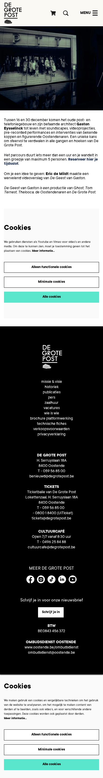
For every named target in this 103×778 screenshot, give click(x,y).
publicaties (51, 392)
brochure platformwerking (51, 419)
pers (51, 398)
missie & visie (51, 382)
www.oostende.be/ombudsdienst (51, 648)
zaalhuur (51, 403)
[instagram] (41, 579)
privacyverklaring (51, 434)
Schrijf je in (51, 612)
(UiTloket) (65, 513)
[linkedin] (62, 579)
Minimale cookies (51, 282)
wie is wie (51, 413)
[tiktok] (51, 579)
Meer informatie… (43, 251)
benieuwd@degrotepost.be (51, 477)
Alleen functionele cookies (51, 267)
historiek (52, 387)
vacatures (52, 408)
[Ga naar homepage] (13, 13)
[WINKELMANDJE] (53, 13)
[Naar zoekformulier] (66, 13)
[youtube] (73, 579)
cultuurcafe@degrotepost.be (51, 547)
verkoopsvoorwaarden (51, 429)
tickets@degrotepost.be (51, 519)
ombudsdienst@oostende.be (51, 653)
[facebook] (30, 579)
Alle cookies (52, 297)
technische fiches (51, 424)
